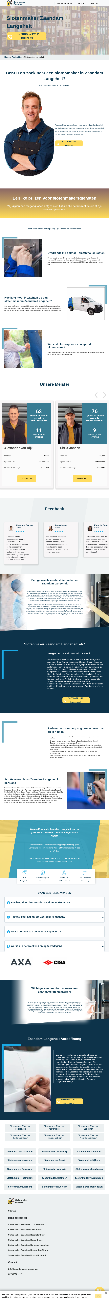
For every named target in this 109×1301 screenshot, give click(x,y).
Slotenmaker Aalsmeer (54, 1178)
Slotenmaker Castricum (20, 1151)
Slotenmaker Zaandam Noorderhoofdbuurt (28, 1250)
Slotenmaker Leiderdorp (54, 1151)
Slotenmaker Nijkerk (89, 1160)
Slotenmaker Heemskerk (20, 1178)
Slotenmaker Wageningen (89, 1178)
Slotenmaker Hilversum (54, 1187)
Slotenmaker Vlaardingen (89, 1169)
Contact (95, 3)
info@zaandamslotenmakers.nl (23, 1269)
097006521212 (27, 478)
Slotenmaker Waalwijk (54, 1169)
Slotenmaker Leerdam (20, 1187)
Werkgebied (64, 3)
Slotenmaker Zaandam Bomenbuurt (25, 1240)
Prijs (81, 3)
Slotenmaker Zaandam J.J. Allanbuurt (26, 1224)
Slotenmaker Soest (54, 1160)
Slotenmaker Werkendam (89, 1187)
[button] (96, 395)
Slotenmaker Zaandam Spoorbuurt (24, 1230)
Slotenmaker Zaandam (89, 1151)
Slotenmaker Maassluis (19, 1160)
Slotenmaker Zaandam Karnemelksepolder (28, 1245)
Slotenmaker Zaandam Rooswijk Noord (27, 1255)
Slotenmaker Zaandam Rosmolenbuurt (26, 1235)
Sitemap (12, 1211)
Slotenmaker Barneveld (20, 1169)
